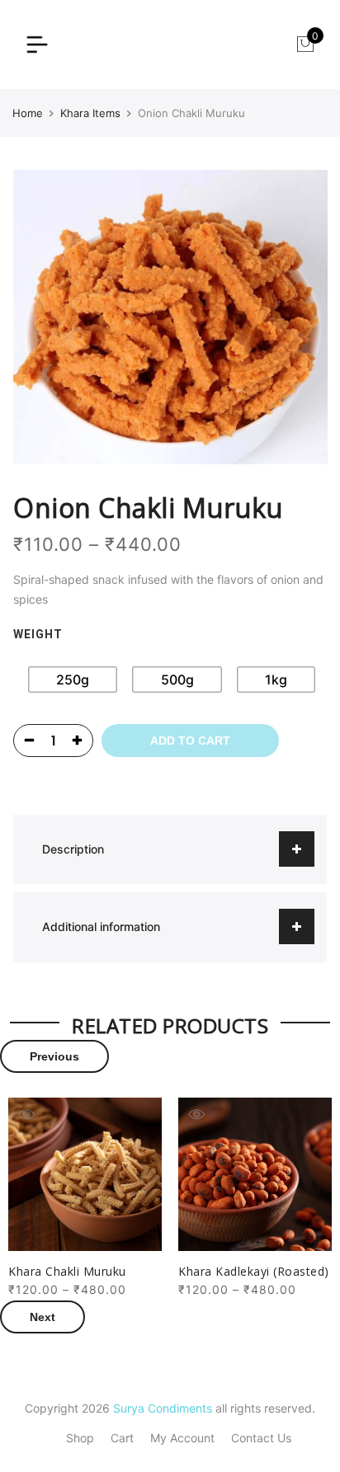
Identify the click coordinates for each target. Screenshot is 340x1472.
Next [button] (42, 1317)
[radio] (72, 679)
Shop (80, 1438)
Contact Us (261, 1438)
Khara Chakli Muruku (67, 1271)
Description (73, 849)
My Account (182, 1438)
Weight (38, 634)
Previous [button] (54, 1056)
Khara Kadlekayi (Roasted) (253, 1271)
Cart (122, 1438)
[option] (85, 1199)
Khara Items (90, 113)
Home (27, 113)
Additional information (101, 926)
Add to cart (190, 740)
